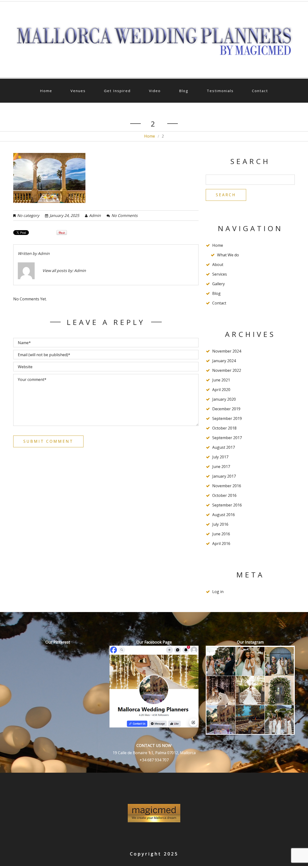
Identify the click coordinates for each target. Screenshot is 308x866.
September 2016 (227, 505)
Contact (260, 90)
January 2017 (224, 476)
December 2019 (226, 408)
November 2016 (226, 485)
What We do (228, 255)
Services (219, 274)
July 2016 (220, 524)
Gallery (218, 283)
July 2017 (220, 457)
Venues (78, 90)
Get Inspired (117, 90)
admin (95, 215)
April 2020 (221, 389)
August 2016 (223, 514)
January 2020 (224, 399)
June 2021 (221, 380)
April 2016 (221, 543)
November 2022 (226, 370)
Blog (183, 90)
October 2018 (224, 428)
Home (46, 90)
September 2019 (227, 418)
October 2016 (224, 495)
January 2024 (224, 360)
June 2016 (221, 534)
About (217, 264)
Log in (218, 591)
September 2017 (227, 437)
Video (155, 90)
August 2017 (223, 447)
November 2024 (226, 351)
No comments (124, 215)
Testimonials (220, 90)
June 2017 (221, 466)
